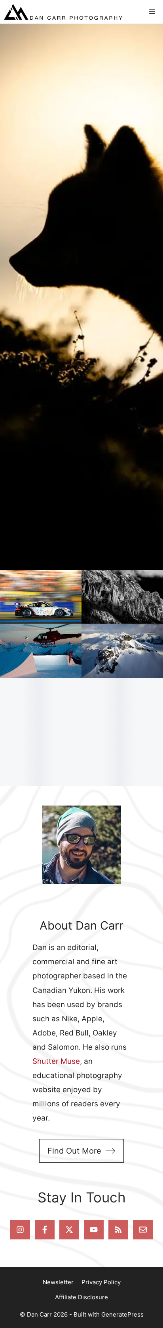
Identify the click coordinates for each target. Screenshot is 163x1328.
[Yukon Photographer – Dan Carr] (63, 12)
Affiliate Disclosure (81, 1297)
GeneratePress (122, 1314)
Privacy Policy (101, 1282)
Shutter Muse (56, 1061)
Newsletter (58, 1282)
